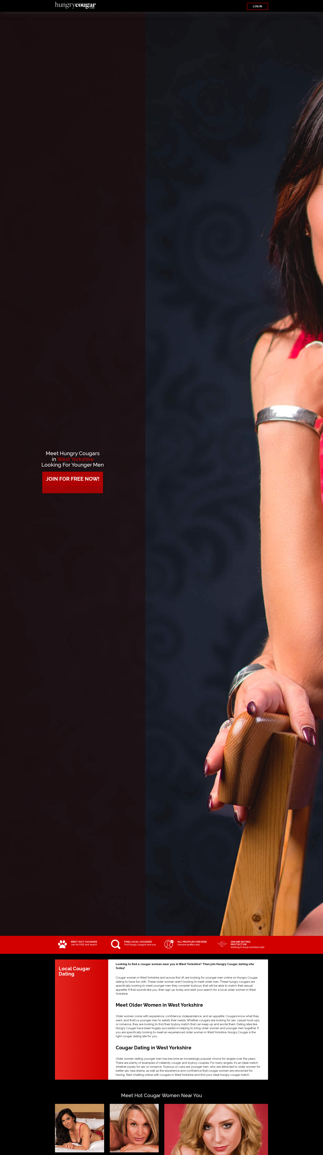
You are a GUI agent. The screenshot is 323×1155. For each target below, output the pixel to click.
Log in (257, 6)
